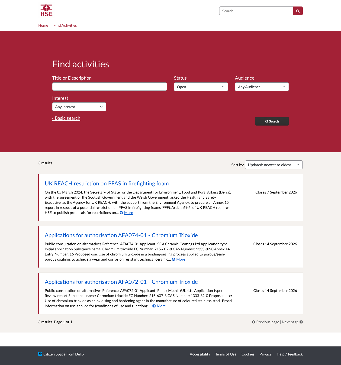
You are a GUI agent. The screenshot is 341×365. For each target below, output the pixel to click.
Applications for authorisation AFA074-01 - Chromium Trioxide (121, 235)
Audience (244, 78)
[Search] (298, 10)
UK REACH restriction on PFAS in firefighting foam (107, 183)
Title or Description (72, 78)
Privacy (266, 354)
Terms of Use (225, 354)
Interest (60, 98)
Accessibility (200, 354)
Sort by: (237, 164)
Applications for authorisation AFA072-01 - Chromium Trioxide (121, 281)
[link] (266, 322)
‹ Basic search (66, 118)
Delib (79, 354)
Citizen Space (54, 354)
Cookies (247, 354)
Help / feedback (290, 354)
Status (180, 78)
